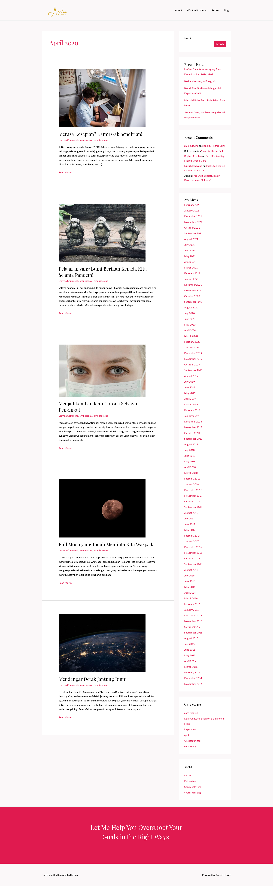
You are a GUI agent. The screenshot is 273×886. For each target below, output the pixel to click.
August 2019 (191, 375)
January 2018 (191, 484)
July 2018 (189, 449)
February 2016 (192, 603)
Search (187, 38)
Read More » (66, 172)
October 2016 (192, 558)
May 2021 (189, 256)
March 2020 (191, 335)
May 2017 (189, 529)
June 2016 (189, 581)
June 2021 (189, 250)
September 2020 (193, 301)
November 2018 (193, 427)
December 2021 (193, 216)
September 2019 (193, 370)
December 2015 (193, 615)
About (178, 10)
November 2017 (193, 495)
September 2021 (193, 233)
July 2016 (189, 575)
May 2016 (189, 586)
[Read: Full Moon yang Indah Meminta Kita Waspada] (102, 508)
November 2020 (193, 290)
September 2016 (193, 564)
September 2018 (193, 438)
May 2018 (189, 461)
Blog (226, 10)
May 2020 (189, 324)
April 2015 (190, 660)
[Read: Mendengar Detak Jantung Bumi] (102, 642)
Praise (215, 10)
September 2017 (193, 507)
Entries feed (190, 781)
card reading (191, 712)
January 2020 (191, 347)
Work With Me (195, 10)
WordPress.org (192, 792)
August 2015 (191, 638)
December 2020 (193, 284)
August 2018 (191, 444)
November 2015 (193, 621)
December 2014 (193, 678)
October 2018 (192, 432)
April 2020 (190, 330)
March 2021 (191, 267)
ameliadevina (191, 145)
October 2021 (192, 227)
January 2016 (191, 609)
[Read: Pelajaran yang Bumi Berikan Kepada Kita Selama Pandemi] (102, 232)
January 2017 (191, 541)
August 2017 (191, 512)
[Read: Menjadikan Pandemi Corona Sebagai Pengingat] (102, 370)
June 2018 (189, 455)
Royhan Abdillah (193, 155)
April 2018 (190, 467)
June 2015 (189, 649)
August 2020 (191, 307)
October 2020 (192, 295)
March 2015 (191, 666)
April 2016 (190, 592)
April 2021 (190, 261)
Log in (187, 775)
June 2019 (189, 387)
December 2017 (193, 489)
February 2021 (192, 273)
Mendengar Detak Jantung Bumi (93, 679)
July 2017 (189, 518)
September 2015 (193, 632)
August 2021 (191, 238)
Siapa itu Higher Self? (213, 145)
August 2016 (191, 569)
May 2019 (189, 392)
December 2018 (193, 421)
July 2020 (189, 313)
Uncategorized (192, 740)
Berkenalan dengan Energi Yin (200, 81)
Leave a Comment (68, 139)
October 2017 (192, 501)
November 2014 (193, 683)
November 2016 (193, 552)
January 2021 (191, 278)
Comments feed (192, 786)
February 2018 (192, 478)
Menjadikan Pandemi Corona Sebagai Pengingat (98, 406)
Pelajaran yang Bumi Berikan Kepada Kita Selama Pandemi (103, 271)
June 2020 (189, 318)
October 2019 (192, 364)
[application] (205, 10)
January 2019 (191, 415)
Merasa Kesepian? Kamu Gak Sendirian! (100, 134)
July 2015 (189, 643)
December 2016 (193, 546)
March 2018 (191, 472)
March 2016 (191, 598)
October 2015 (192, 626)
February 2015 (192, 672)
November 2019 (193, 358)
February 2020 (192, 341)
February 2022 (192, 204)
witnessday (86, 139)
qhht (186, 734)
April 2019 (190, 398)
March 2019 (191, 404)
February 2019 (192, 410)
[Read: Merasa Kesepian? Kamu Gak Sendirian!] (102, 97)
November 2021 (193, 221)
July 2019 (189, 381)
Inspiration (190, 729)
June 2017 (189, 524)
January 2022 (191, 210)
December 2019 (193, 353)
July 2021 (189, 244)
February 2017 (192, 535)
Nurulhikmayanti (193, 165)
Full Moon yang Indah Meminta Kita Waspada (107, 544)
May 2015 (189, 655)
